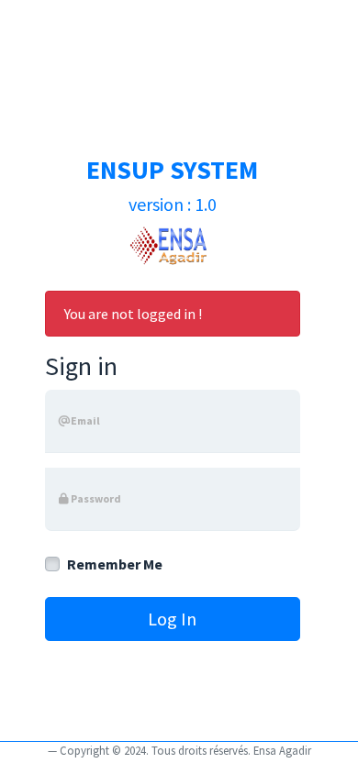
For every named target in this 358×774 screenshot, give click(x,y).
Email (85, 420)
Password (95, 498)
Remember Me (114, 564)
